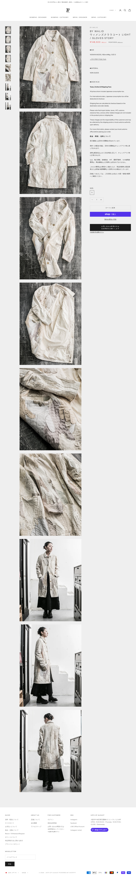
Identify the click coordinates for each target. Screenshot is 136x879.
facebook (73, 823)
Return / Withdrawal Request (15, 834)
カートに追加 (110, 208)
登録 (9, 864)
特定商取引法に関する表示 (14, 841)
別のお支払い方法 (110, 219)
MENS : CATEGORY (98, 17)
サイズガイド (9, 823)
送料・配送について (11, 819)
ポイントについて (11, 837)
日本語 (112, 10)
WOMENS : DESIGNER (38, 17)
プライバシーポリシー (12, 844)
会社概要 (34, 823)
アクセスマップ (36, 826)
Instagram (73, 819)
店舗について (35, 819)
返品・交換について (11, 830)
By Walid (94, 27)
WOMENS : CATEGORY (60, 17)
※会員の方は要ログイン (97, 232)
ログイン (51, 819)
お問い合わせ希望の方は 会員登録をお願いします (110, 227)
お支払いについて (11, 826)
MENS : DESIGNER (80, 17)
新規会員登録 (52, 823)
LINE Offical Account (77, 826)
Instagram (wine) (76, 830)
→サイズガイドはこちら (98, 59)
